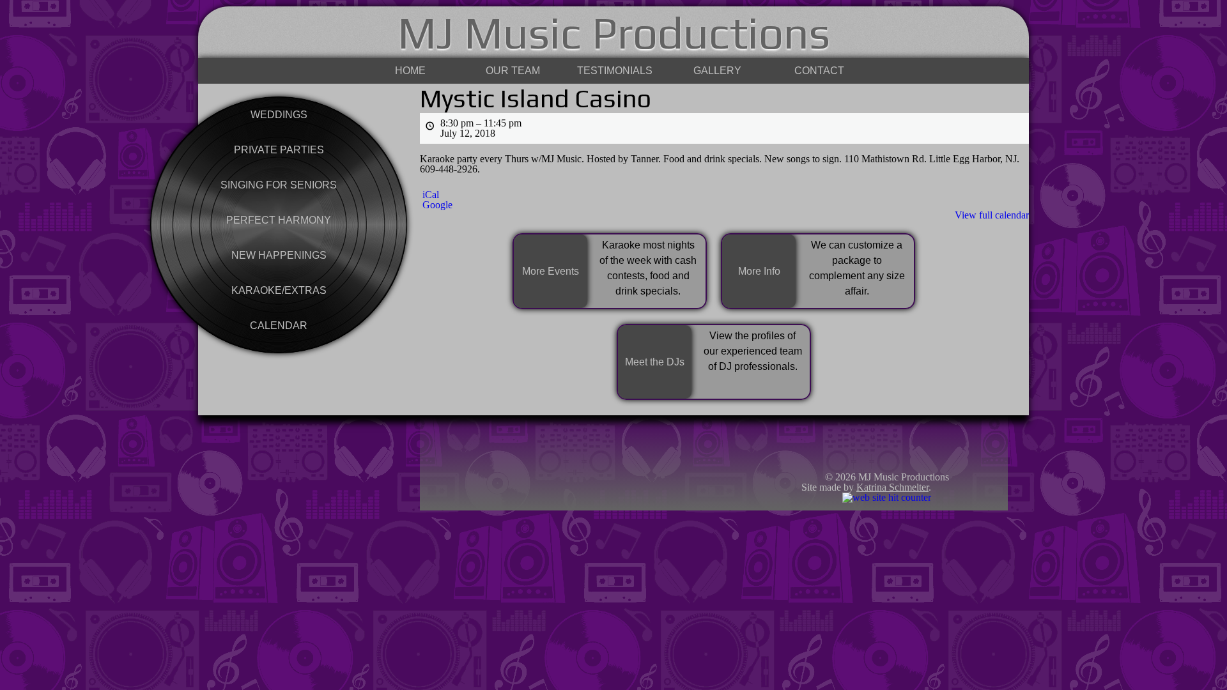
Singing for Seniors (278, 185)
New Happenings (279, 255)
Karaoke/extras (279, 290)
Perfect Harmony (278, 220)
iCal (430, 195)
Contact (819, 70)
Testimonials (614, 70)
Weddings (279, 114)
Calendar (278, 325)
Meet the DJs (654, 361)
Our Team (513, 70)
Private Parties (279, 149)
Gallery (717, 70)
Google (437, 205)
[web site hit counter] (886, 497)
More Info (759, 271)
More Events (550, 271)
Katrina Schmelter (892, 487)
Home (410, 70)
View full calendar (992, 215)
